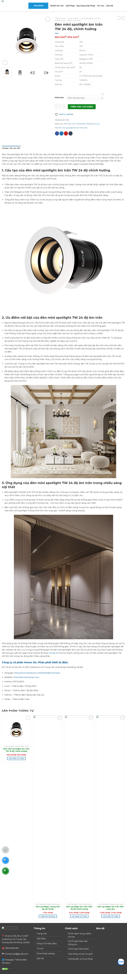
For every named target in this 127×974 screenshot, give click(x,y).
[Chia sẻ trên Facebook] (57, 133)
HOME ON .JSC (57, 6)
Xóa (102, 94)
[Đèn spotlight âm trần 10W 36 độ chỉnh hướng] (79, 808)
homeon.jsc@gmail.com (16, 954)
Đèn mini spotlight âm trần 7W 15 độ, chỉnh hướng (16, 750)
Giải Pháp (70, 6)
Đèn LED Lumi (74, 20)
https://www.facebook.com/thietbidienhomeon (37, 673)
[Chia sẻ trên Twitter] (61, 133)
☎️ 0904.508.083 (10, 948)
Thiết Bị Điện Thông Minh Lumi (88, 124)
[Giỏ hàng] (119, 5)
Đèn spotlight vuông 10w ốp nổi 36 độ (48, 908)
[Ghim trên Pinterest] (66, 133)
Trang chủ (60, 18)
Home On (54, 653)
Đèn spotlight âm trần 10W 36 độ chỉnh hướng (79, 908)
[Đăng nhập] (124, 5)
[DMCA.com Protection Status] (8, 969)
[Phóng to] (5, 62)
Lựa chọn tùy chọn (16, 758)
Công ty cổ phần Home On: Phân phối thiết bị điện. (35, 662)
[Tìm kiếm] (116, 5)
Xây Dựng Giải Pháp (85, 6)
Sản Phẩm (73, 18)
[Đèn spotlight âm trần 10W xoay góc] (110, 808)
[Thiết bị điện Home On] (12, 5)
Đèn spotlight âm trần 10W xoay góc (111, 908)
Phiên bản (59, 97)
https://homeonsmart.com (26, 677)
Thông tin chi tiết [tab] (11, 148)
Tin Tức (100, 6)
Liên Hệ (109, 6)
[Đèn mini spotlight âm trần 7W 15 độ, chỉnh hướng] (16, 729)
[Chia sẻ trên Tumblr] (70, 133)
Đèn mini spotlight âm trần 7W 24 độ (72, 128)
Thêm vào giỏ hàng (81, 107)
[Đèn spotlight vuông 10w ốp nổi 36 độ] (47, 808)
